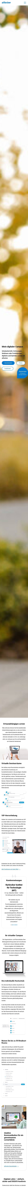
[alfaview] (6, 2)
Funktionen (8, 368)
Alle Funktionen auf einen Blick (10, 869)
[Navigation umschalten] (25, 3)
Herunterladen (8, 363)
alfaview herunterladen (10, 1166)
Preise (20, 363)
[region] (14, 904)
